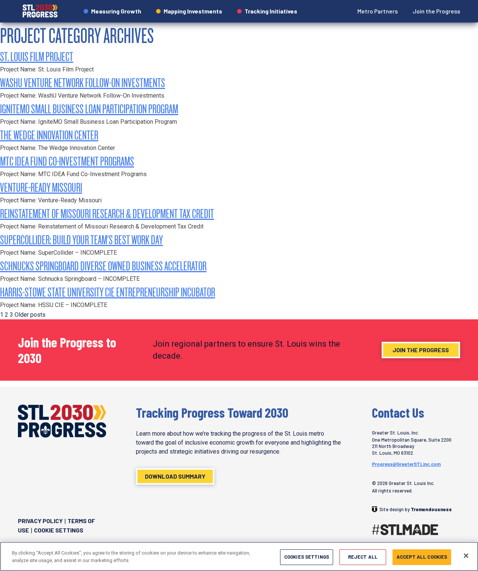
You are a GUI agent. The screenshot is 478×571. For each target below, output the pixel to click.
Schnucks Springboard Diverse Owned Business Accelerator (103, 265)
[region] (239, 556)
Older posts (30, 314)
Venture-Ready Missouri (41, 187)
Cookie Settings (58, 530)
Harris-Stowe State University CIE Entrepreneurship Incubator (107, 292)
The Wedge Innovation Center (49, 134)
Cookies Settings (306, 557)
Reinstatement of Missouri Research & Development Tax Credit (107, 213)
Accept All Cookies (422, 557)
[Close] (466, 555)
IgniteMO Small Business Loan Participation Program (89, 108)
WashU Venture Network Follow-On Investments (82, 82)
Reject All (363, 557)
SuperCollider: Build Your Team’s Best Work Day (81, 239)
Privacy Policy (40, 520)
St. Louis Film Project (36, 56)
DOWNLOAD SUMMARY (175, 476)
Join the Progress (420, 349)
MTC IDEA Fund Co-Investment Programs (67, 161)
